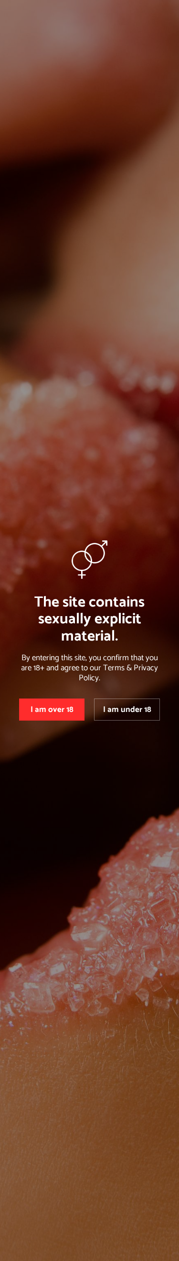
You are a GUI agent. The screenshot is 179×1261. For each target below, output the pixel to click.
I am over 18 (52, 709)
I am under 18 (127, 709)
